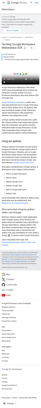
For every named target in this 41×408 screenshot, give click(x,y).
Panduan (7, 40)
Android (4, 375)
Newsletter (5, 354)
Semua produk (7, 389)
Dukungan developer (9, 317)
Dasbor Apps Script (8, 334)
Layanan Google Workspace (23, 162)
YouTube (5, 361)
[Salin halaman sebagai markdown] (32, 48)
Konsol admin (6, 330)
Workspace (23, 2)
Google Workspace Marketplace (14, 102)
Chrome (4, 378)
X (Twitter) (5, 357)
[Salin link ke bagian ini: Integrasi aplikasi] (23, 141)
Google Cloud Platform (9, 385)
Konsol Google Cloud (9, 337)
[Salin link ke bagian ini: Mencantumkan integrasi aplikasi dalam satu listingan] (24, 212)
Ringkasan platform (8, 307)
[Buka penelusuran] (31, 2)
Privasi (14, 398)
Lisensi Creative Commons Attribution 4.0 (23, 255)
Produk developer (8, 310)
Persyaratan (6, 398)
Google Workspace (16, 37)
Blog (3, 350)
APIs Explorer (6, 341)
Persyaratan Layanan (9, 321)
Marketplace (8, 9)
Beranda (4, 37)
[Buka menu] (3, 2)
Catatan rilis (6, 314)
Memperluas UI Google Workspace (15, 203)
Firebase (5, 382)
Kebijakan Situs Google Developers (16, 261)
